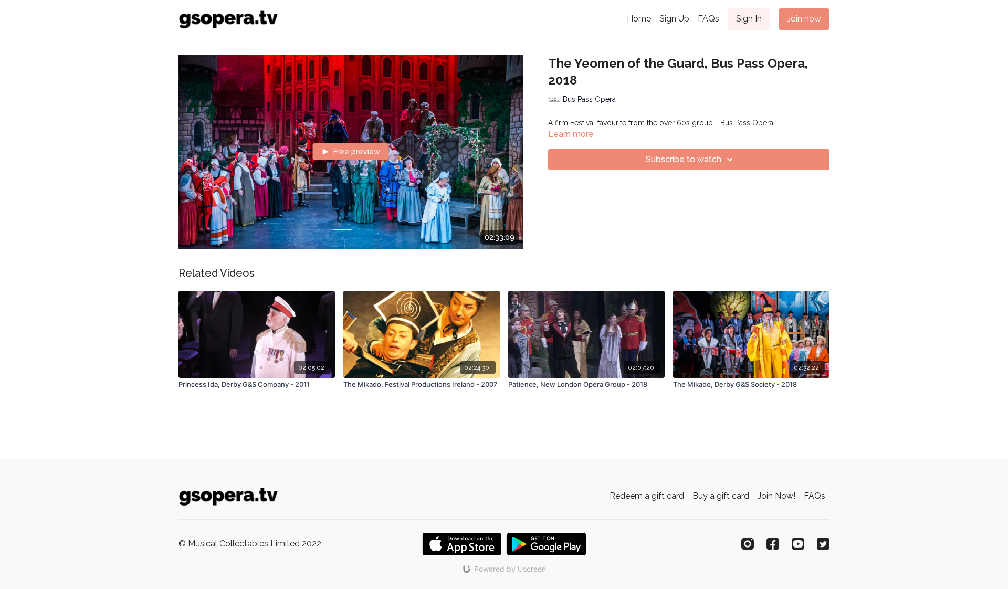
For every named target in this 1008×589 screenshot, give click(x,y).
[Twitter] (823, 544)
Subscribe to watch (683, 159)
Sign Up (674, 19)
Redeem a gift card (647, 496)
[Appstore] (462, 544)
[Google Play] (546, 544)
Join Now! (776, 496)
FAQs (708, 19)
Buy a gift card (720, 496)
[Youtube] (798, 544)
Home (639, 19)
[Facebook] (772, 544)
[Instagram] (747, 544)
